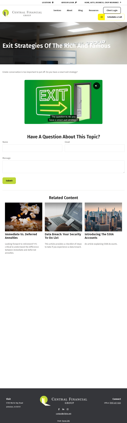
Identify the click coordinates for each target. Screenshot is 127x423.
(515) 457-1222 (115, 403)
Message (6, 158)
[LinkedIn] (63, 409)
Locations (46, 2)
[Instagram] (67, 409)
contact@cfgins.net (29, 2)
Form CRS (66, 421)
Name (5, 142)
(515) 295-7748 (10, 2)
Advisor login (67, 2)
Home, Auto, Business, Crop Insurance (102, 2)
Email (67, 142)
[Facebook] (59, 409)
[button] (57, 10)
